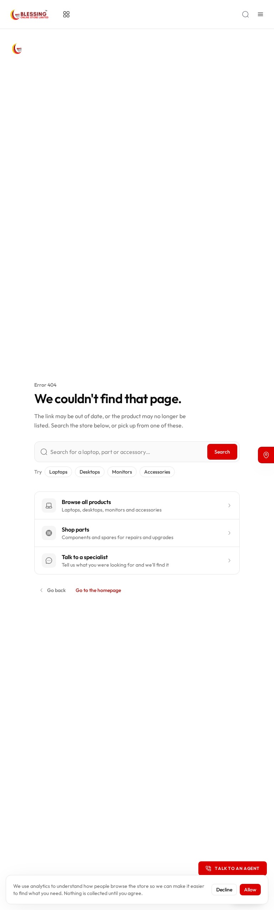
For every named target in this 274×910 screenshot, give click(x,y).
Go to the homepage (98, 590)
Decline (224, 889)
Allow (250, 889)
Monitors (122, 472)
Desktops (90, 472)
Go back (56, 590)
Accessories (157, 472)
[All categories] (66, 14)
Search (222, 452)
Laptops (58, 472)
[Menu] (260, 14)
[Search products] (245, 14)
